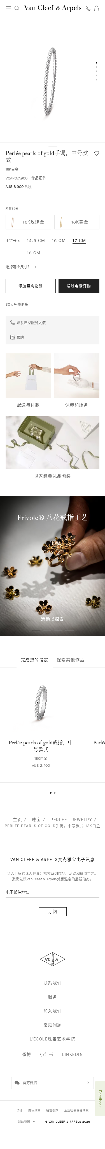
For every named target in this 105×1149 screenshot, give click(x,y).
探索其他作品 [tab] (71, 660)
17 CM (79, 240)
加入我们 (52, 1011)
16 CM (59, 240)
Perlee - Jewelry (71, 820)
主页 (17, 820)
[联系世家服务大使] (88, 8)
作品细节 (38, 178)
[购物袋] (96, 8)
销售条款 (52, 1110)
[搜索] (17, 8)
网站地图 (24, 1121)
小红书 (47, 1054)
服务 (52, 997)
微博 (26, 1054)
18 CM (34, 253)
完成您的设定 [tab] (34, 660)
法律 (20, 1110)
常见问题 (52, 1025)
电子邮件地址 (17, 892)
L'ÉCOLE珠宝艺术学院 (53, 1039)
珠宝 (36, 820)
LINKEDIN (72, 1054)
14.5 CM (36, 240)
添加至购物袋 (30, 286)
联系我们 (52, 983)
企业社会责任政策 (76, 1110)
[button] (52, 79)
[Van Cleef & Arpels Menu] (8, 8)
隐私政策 (34, 1110)
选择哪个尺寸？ (18, 266)
